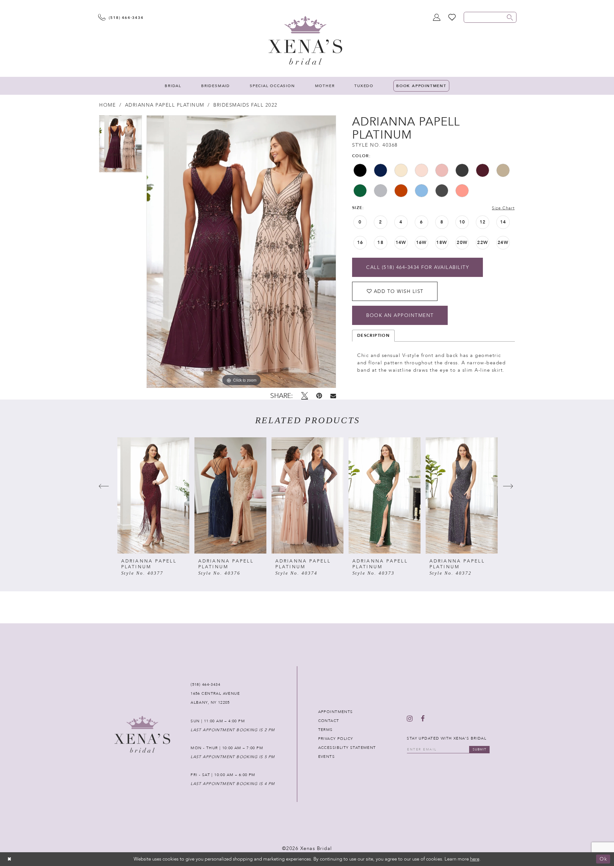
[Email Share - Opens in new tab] (333, 396)
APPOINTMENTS (335, 711)
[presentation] (153, 495)
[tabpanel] (120, 146)
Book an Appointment (400, 315)
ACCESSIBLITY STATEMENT (347, 747)
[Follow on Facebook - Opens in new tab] (423, 718)
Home (107, 105)
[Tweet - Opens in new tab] (304, 396)
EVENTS (326, 756)
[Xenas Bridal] (305, 40)
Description (373, 335)
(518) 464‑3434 (205, 684)
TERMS (325, 729)
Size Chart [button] (503, 208)
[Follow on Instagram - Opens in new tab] (410, 718)
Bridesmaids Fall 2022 (245, 105)
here (474, 859)
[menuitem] (173, 86)
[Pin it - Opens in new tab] (319, 395)
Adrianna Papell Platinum (164, 105)
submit (479, 749)
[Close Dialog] (9, 859)
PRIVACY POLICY (335, 738)
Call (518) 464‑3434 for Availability (417, 267)
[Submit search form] (510, 17)
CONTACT (328, 720)
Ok (603, 859)
